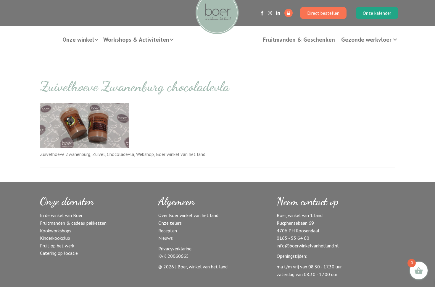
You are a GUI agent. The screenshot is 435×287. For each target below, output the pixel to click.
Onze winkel (78, 39)
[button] (96, 39)
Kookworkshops (55, 231)
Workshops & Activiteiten (136, 39)
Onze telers (170, 223)
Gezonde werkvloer (366, 39)
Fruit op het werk (57, 246)
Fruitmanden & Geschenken (299, 39)
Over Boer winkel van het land (188, 215)
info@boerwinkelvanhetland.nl (308, 246)
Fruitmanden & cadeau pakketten (73, 223)
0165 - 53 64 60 (293, 238)
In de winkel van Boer (61, 215)
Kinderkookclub (55, 238)
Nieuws (165, 238)
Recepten (167, 231)
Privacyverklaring (174, 249)
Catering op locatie (59, 253)
